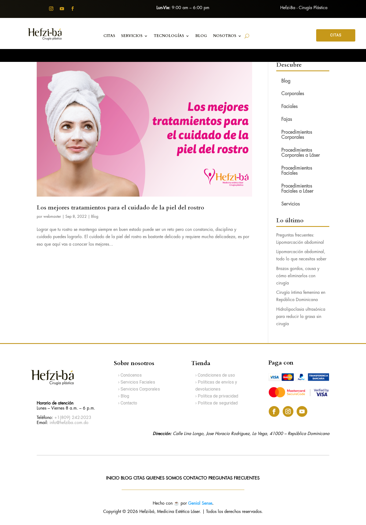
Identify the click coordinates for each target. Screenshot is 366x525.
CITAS (336, 35)
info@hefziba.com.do (69, 423)
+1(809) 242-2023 (72, 417)
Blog (94, 217)
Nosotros (224, 36)
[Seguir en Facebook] (72, 8)
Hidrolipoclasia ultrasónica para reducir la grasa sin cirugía (300, 316)
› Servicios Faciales (136, 382)
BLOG (201, 36)
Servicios (132, 36)
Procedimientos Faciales (296, 171)
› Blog (123, 396)
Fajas (286, 119)
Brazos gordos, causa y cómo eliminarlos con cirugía (297, 276)
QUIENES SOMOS (164, 478)
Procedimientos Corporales (296, 135)
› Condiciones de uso (215, 375)
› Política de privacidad (216, 396)
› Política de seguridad (216, 403)
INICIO (112, 478)
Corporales (292, 93)
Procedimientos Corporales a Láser (300, 153)
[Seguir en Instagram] (51, 8)
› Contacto (127, 403)
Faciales (289, 106)
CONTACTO (195, 478)
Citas (109, 36)
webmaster (52, 217)
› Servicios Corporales (139, 389)
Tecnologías (169, 36)
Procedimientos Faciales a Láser (297, 188)
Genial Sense (200, 503)
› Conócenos (130, 375)
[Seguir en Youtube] (62, 8)
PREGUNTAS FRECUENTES (234, 478)
